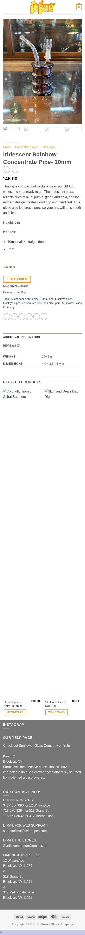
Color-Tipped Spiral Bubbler (13, 704)
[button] (5, 7)
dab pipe (49, 303)
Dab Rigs (49, 147)
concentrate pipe (32, 303)
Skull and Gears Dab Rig (55, 704)
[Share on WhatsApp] (7, 316)
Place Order (17, 279)
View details (15, 712)
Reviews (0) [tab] (11, 345)
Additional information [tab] (21, 337)
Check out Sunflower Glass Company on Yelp (36, 745)
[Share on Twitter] (21, 316)
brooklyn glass (63, 298)
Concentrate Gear (27, 147)
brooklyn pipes (11, 303)
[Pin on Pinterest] (36, 316)
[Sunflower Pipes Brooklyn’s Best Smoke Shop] (42, 7)
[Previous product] (15, 170)
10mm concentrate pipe (25, 298)
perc (57, 303)
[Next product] (7, 170)
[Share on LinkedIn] (44, 316)
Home (7, 147)
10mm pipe (46, 298)
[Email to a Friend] (29, 316)
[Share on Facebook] (14, 316)
